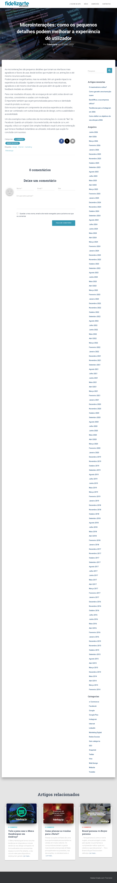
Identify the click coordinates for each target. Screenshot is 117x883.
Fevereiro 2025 (94, 194)
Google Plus (93, 715)
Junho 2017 (93, 575)
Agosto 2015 (93, 659)
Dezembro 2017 (95, 549)
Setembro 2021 (94, 365)
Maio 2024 (93, 233)
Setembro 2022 (94, 316)
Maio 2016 (93, 624)
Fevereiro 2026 (94, 145)
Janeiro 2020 (94, 452)
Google (92, 710)
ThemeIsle (108, 878)
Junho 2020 (93, 431)
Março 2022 (93, 343)
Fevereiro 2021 (94, 395)
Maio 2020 (93, 435)
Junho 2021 (93, 378)
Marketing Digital (12, 143)
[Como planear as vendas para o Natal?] (58, 813)
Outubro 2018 (94, 514)
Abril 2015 (93, 663)
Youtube (92, 772)
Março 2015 (93, 667)
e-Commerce (19, 139)
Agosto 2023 (93, 273)
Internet (21, 147)
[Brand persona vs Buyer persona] (95, 813)
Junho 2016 (93, 619)
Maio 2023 (93, 281)
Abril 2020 (93, 439)
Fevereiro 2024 (94, 246)
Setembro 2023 (94, 268)
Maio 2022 (93, 334)
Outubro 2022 (94, 312)
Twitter (91, 754)
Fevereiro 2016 (94, 632)
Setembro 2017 (94, 562)
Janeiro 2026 (94, 150)
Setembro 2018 (94, 518)
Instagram (93, 719)
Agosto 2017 (93, 567)
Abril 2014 (93, 681)
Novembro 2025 (95, 159)
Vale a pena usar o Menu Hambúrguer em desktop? (21, 834)
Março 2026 (93, 141)
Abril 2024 (93, 238)
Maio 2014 (93, 676)
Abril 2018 (93, 536)
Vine (90, 759)
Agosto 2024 (93, 220)
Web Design (93, 763)
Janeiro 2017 (94, 597)
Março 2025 (93, 189)
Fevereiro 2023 (94, 294)
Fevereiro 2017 (94, 593)
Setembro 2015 (94, 654)
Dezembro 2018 (95, 505)
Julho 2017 (93, 571)
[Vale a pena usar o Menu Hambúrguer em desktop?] (22, 813)
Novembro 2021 (95, 360)
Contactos (106, 4)
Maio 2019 (93, 488)
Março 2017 (93, 588)
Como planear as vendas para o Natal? (58, 832)
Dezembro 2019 (95, 457)
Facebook (92, 706)
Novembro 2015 (95, 646)
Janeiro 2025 (94, 198)
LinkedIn (92, 728)
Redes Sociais (94, 737)
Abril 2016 (93, 628)
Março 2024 (93, 242)
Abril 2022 (93, 338)
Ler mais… (26, 856)
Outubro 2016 (94, 610)
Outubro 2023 (94, 264)
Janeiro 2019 (94, 501)
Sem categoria (94, 741)
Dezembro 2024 (95, 202)
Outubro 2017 (94, 558)
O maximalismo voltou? (98, 87)
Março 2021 (93, 391)
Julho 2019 (93, 479)
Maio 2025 (93, 180)
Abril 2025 (93, 185)
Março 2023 (93, 290)
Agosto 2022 (93, 321)
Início (86, 4)
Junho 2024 (93, 229)
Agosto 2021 (93, 369)
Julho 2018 (93, 527)
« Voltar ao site (75, 4)
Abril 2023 (93, 286)
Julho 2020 (93, 426)
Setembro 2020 (94, 417)
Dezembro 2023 (95, 255)
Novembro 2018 (95, 510)
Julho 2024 (93, 224)
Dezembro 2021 (95, 356)
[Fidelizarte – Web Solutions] (17, 4)
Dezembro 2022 (95, 303)
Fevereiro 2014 (94, 689)
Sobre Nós (95, 4)
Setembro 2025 (94, 167)
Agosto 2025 (93, 172)
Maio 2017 (93, 580)
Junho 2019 (93, 483)
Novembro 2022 (95, 308)
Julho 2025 (93, 176)
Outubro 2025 (94, 163)
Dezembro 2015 (95, 641)
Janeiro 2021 (94, 400)
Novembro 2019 (95, 461)
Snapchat (92, 750)
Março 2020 (93, 444)
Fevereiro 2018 (94, 540)
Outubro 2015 (94, 650)
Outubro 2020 (94, 413)
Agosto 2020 (93, 422)
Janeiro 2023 (94, 299)
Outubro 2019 (94, 466)
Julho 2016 (93, 615)
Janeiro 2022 (94, 352)
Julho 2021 (93, 373)
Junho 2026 (93, 132)
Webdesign (9, 151)
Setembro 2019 (94, 470)
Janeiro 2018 (94, 545)
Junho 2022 (93, 330)
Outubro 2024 (94, 211)
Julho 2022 (93, 325)
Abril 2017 (93, 584)
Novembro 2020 (95, 409)
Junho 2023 (93, 277)
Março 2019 (93, 492)
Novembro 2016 (95, 606)
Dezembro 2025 (95, 154)
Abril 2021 (93, 387)
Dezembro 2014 (95, 672)
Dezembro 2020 (95, 404)
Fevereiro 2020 (94, 448)
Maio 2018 (93, 532)
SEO (90, 746)
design (14, 147)
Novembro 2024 (95, 207)
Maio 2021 (93, 382)
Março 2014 (93, 685)
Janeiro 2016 (94, 637)
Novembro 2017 (95, 553)
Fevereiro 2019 (94, 496)
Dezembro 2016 (95, 602)
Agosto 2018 (93, 523)
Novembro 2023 (95, 259)
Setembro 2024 (94, 216)
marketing (28, 147)
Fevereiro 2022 (94, 347)
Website (92, 767)
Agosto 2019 (93, 474)
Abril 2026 (93, 137)
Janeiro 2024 (94, 251)
